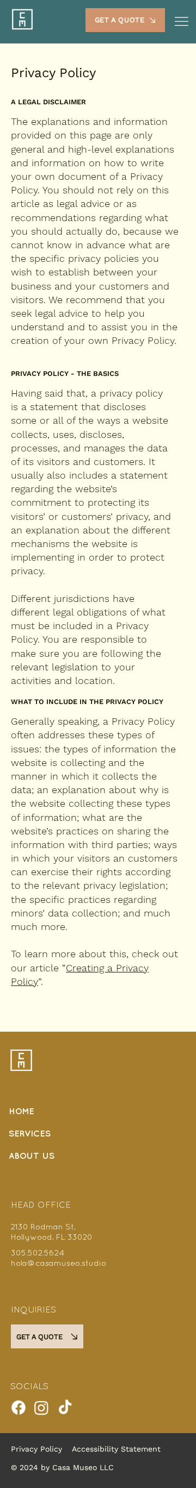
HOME (21, 1112)
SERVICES (30, 1134)
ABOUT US (31, 1156)
